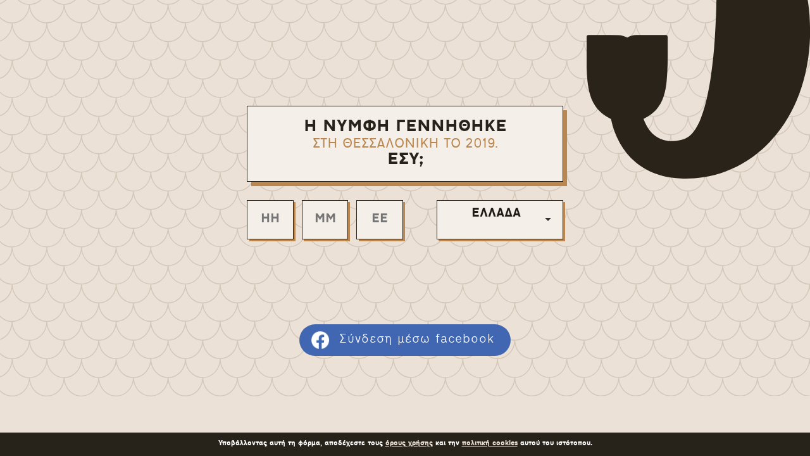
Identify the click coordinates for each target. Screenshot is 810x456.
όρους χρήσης (409, 443)
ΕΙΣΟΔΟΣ (405, 274)
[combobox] (500, 220)
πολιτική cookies (490, 443)
